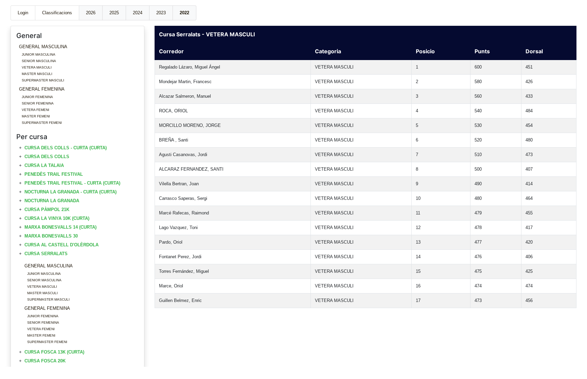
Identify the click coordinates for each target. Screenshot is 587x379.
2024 (137, 12)
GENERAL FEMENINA (42, 89)
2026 (90, 12)
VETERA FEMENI (35, 110)
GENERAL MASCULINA (43, 46)
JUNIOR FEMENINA (37, 97)
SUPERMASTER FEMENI (42, 123)
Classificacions (57, 12)
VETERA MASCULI (37, 67)
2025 (114, 12)
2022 (184, 12)
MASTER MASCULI (37, 74)
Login (23, 12)
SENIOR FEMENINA (38, 103)
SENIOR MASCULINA (39, 61)
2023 (161, 12)
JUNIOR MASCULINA (38, 54)
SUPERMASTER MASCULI (43, 80)
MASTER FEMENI (36, 116)
